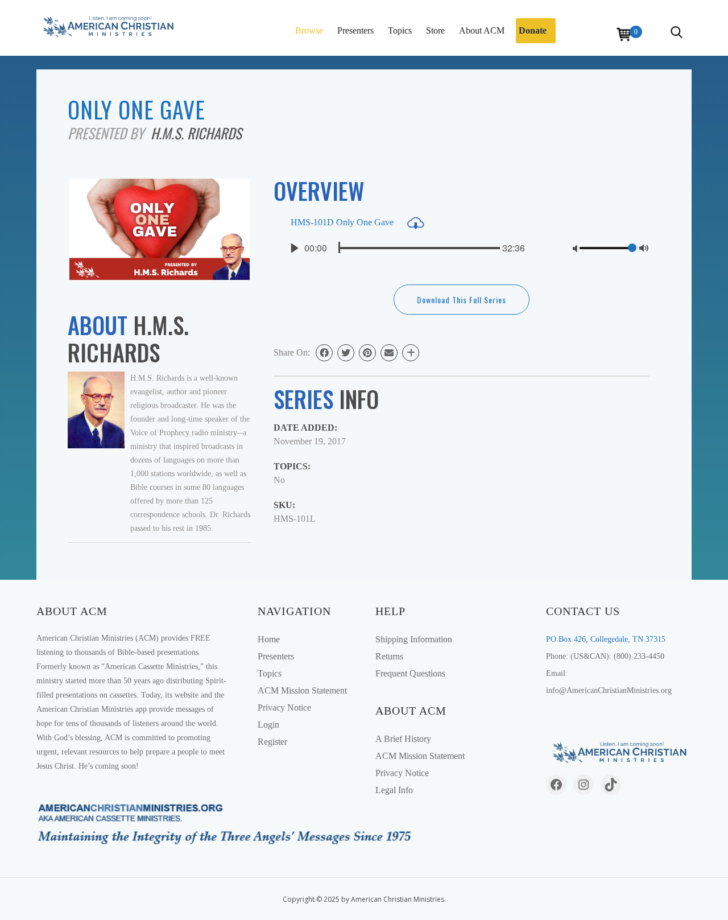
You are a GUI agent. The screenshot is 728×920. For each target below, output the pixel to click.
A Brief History (403, 739)
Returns (389, 656)
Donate (533, 30)
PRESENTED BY (109, 132)
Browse (309, 30)
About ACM (481, 30)
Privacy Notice (284, 707)
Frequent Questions (410, 673)
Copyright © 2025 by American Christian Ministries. (364, 899)
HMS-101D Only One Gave (343, 222)
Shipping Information (413, 639)
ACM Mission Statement (302, 690)
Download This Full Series (461, 300)
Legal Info (394, 790)
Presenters (355, 30)
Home (269, 639)
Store (435, 30)
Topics (400, 30)
